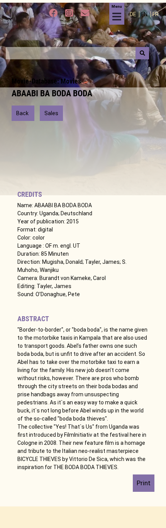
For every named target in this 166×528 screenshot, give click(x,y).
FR (155, 14)
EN (145, 14)
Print (144, 483)
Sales (51, 113)
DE (133, 14)
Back (23, 113)
